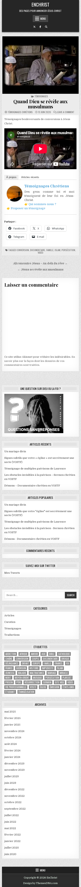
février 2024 (12, 750)
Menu (43, 19)
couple (35, 659)
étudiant (10, 692)
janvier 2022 (12, 841)
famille (49, 250)
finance (59, 663)
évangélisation (26, 692)
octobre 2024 (12, 737)
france (9, 668)
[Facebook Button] (40, 26)
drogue (65, 659)
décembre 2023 (14, 763)
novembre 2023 (14, 769)
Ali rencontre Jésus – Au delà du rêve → (40, 263)
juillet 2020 (11, 847)
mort (8, 678)
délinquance (11, 663)
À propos (11, 177)
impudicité (47, 668)
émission (54, 687)
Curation (9, 621)
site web (59, 682)
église (43, 687)
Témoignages (41, 96)
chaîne (8, 659)
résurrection (32, 682)
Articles (9, 615)
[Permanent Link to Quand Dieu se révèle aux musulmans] (40, 65)
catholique (64, 654)
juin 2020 (10, 854)
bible (51, 654)
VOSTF (33, 687)
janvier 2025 (12, 724)
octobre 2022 (12, 802)
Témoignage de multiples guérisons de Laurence (35, 468)
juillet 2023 (11, 776)
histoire (34, 668)
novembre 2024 (14, 731)
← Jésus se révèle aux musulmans (40, 269)
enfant (25, 663)
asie (43, 654)
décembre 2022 (14, 789)
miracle (64, 673)
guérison (21, 668)
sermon (47, 682)
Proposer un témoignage (28, 208)
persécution (68, 250)
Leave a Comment (65, 112)
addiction (10, 654)
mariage (52, 673)
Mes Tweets (12, 572)
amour (34, 654)
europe (36, 663)
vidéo (40, 252)
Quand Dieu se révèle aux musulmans (40, 104)
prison (9, 682)
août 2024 (10, 743)
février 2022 (12, 834)
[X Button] (34, 26)
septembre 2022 (15, 808)
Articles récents (30, 177)
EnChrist (40, 4)
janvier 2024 (12, 757)
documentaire (37, 250)
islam (57, 250)
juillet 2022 (11, 815)
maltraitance (37, 673)
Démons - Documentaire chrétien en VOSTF (31, 538)
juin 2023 (10, 782)
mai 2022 (10, 828)
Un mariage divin (15, 451)
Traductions (12, 634)
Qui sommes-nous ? (42, 204)
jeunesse (10, 673)
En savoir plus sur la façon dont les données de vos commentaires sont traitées (39, 361)
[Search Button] (46, 26)
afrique (23, 654)
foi (67, 663)
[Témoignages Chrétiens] (14, 200)
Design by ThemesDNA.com (40, 883)
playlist (67, 678)
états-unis (68, 687)
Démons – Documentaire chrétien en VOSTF (32, 485)
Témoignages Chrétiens (20, 112)
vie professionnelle (15, 687)
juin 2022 (10, 821)
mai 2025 (10, 711)
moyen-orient (22, 678)
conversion (23, 250)
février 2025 (12, 718)
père (18, 682)
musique (37, 678)
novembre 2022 (14, 795)
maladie (22, 673)
